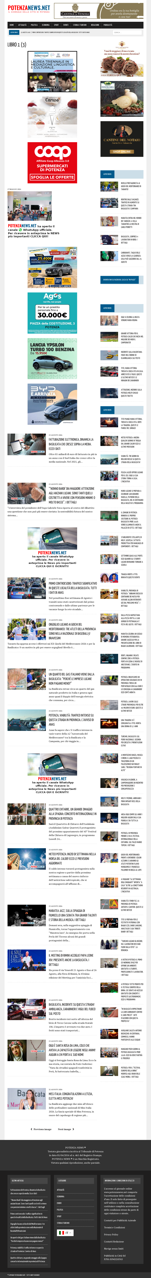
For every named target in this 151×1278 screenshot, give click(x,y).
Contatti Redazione (114, 1241)
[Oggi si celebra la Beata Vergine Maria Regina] (109, 323)
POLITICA (34, 25)
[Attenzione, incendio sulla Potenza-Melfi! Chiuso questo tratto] (109, 396)
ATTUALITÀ (22, 25)
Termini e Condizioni (114, 1227)
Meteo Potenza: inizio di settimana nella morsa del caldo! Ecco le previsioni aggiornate (72, 858)
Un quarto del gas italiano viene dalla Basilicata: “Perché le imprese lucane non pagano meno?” (71, 678)
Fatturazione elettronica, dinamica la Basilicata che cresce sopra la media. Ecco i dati (71, 444)
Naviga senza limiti (113, 1248)
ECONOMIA (45, 25)
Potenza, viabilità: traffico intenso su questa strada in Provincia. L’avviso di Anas (71, 719)
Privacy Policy (111, 1234)
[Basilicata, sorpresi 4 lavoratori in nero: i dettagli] (109, 243)
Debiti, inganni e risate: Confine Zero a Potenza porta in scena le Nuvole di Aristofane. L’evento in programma (131, 661)
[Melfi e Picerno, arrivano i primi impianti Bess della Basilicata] (109, 804)
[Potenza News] (29, 8)
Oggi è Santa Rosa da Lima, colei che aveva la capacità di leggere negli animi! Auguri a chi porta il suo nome (72, 1050)
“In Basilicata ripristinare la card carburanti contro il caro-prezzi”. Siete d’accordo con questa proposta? (131, 1014)
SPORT (56, 25)
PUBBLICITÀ (108, 25)
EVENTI (65, 25)
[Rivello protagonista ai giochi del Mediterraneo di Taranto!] (109, 189)
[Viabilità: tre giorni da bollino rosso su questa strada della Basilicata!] (109, 462)
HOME (12, 25)
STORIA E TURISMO (80, 25)
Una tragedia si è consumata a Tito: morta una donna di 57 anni (131, 723)
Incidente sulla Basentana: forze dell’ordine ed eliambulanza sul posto (131, 355)
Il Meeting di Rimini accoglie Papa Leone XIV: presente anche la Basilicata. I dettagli (71, 959)
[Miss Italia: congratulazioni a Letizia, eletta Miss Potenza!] (27, 1107)
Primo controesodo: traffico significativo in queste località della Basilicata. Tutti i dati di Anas (73, 587)
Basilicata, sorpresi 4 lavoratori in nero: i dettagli (129, 239)
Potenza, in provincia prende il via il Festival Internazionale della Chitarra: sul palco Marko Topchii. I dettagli (131, 839)
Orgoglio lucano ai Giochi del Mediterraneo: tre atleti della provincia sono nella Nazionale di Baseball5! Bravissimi (27, 1227)
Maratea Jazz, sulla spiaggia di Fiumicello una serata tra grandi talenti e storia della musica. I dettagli (73, 915)
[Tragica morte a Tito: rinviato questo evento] (109, 580)
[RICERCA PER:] (127, 32)
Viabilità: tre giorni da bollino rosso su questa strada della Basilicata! (131, 459)
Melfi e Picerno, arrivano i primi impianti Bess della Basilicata (131, 801)
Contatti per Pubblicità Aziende (120, 1220)
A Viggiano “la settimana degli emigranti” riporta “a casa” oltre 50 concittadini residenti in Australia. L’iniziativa (132, 885)
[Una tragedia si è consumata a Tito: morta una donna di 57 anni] (109, 726)
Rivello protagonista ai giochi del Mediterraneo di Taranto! (131, 186)
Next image (64, 1129)
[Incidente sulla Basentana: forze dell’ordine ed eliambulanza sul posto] (109, 358)
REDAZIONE (95, 25)
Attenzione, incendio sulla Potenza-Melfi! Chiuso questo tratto (131, 392)
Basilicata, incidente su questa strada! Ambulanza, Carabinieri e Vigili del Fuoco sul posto (72, 1009)
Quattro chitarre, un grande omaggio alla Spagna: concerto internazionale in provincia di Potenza (73, 813)
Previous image (42, 1129)
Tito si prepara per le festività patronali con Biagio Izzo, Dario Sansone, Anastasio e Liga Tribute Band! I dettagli (131, 925)
